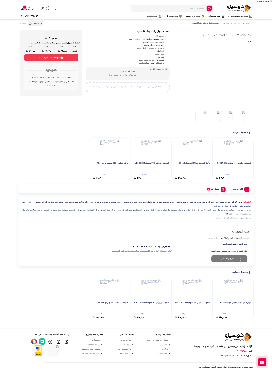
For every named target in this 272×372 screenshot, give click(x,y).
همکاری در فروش (193, 16)
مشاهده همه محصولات (90, 349)
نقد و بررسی (238, 189)
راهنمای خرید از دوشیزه (91, 353)
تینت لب (226, 23)
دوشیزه (248, 23)
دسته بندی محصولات (239, 16)
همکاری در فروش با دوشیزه (157, 340)
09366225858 (240, 351)
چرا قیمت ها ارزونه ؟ (123, 349)
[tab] (240, 189)
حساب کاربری (95, 340)
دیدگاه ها (215, 189)
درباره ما (165, 349)
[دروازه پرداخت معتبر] (38, 350)
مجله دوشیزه (152, 16)
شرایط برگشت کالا (124, 344)
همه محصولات (214, 16)
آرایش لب (237, 23)
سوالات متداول (125, 340)
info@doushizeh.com (233, 356)
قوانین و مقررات (125, 353)
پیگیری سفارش (172, 16)
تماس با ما (164, 344)
